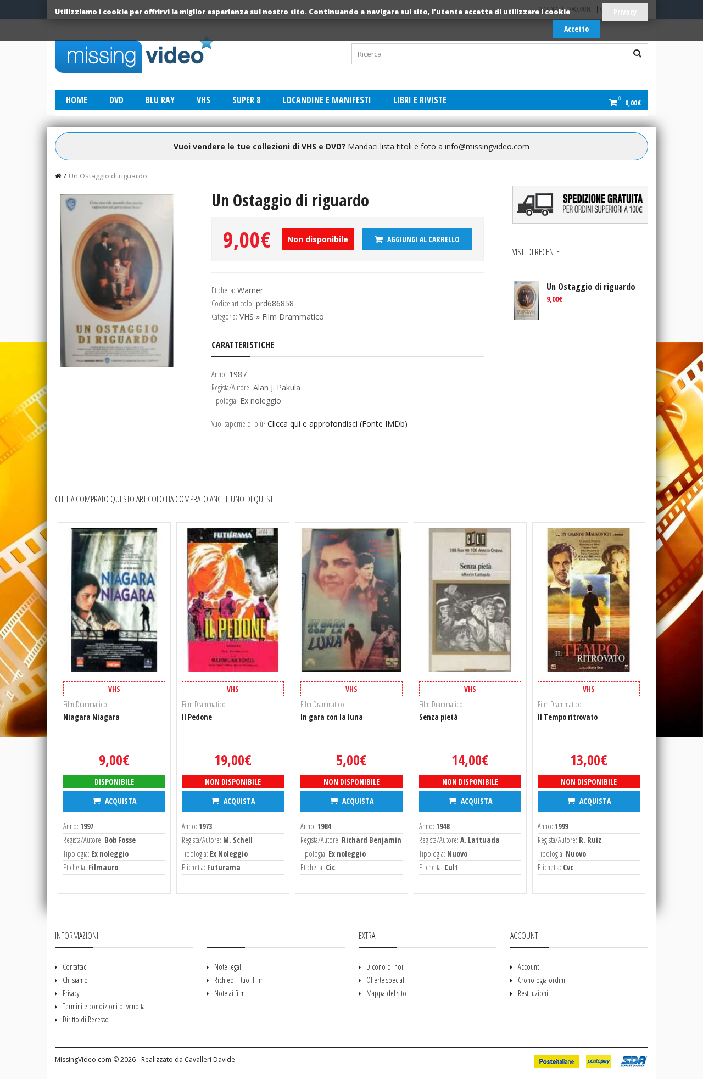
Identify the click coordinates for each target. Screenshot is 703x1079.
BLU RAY (160, 100)
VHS (203, 100)
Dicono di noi (384, 966)
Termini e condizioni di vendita (104, 1006)
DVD (116, 100)
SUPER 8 (246, 100)
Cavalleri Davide (210, 1059)
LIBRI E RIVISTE (420, 100)
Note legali (228, 966)
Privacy (625, 12)
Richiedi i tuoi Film (239, 980)
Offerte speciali (386, 980)
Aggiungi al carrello (423, 239)
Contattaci (75, 966)
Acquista (119, 801)
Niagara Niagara (91, 717)
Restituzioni (533, 993)
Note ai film (229, 993)
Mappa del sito (386, 993)
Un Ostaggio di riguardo (108, 176)
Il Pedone (197, 717)
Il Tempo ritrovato (568, 717)
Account (528, 966)
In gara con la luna (331, 717)
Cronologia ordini (541, 980)
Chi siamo (75, 980)
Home (76, 100)
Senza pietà (438, 717)
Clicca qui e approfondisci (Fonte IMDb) (337, 423)
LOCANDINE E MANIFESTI (326, 100)
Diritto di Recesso (86, 1019)
